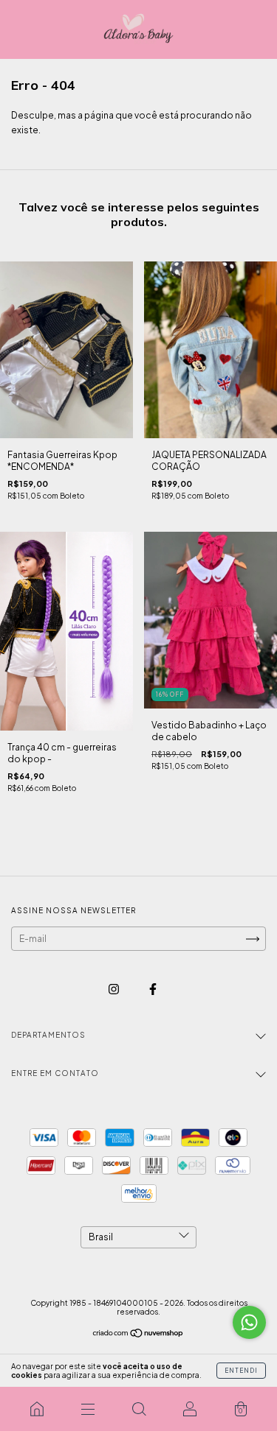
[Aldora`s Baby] (36, 1409)
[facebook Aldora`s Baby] (153, 988)
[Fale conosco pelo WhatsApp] (249, 1322)
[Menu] (87, 1409)
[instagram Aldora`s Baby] (114, 988)
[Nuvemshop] (138, 1334)
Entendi (241, 1370)
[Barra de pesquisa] (138, 1409)
